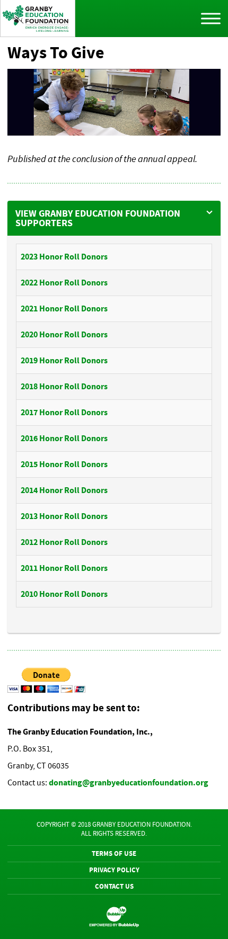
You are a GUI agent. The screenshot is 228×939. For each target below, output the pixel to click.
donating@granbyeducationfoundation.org (128, 782)
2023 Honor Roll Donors (64, 256)
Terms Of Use (114, 853)
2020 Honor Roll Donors (64, 334)
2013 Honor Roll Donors (64, 516)
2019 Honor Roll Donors (64, 360)
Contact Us (114, 886)
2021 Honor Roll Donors (64, 308)
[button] (114, 218)
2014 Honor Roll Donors (64, 490)
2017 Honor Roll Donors (64, 412)
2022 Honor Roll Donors (64, 282)
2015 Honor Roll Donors (64, 464)
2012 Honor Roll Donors (64, 542)
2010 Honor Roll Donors (64, 594)
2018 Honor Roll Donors (64, 386)
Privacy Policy (114, 869)
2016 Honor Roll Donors (64, 438)
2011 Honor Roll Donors (64, 568)
